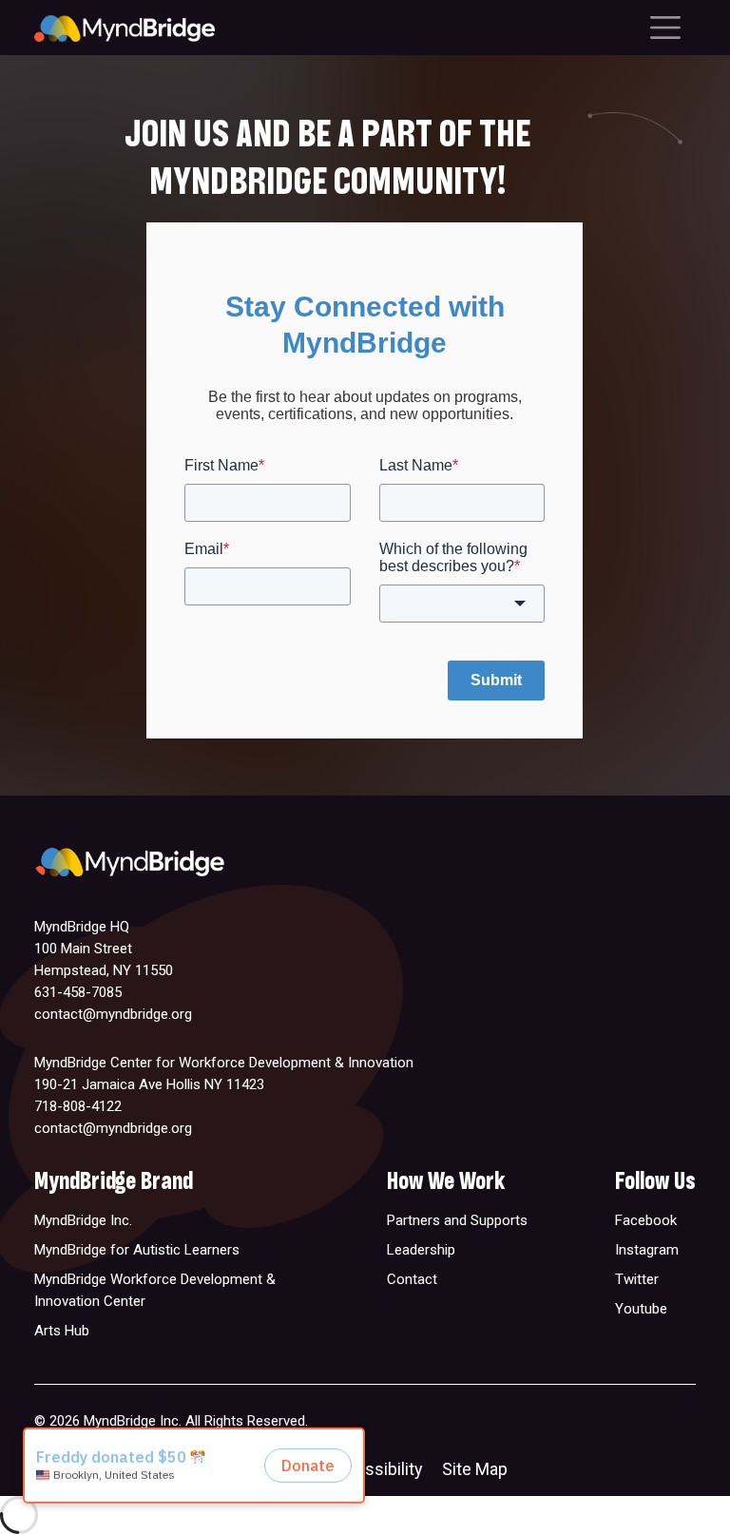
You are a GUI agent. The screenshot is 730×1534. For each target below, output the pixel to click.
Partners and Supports (457, 1220)
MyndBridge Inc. (83, 1220)
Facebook (646, 1220)
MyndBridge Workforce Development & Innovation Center (155, 1290)
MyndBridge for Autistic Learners (137, 1249)
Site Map (475, 1469)
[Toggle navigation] (665, 28)
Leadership (421, 1249)
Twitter (637, 1279)
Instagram (647, 1249)
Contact (412, 1279)
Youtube (641, 1308)
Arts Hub (61, 1330)
